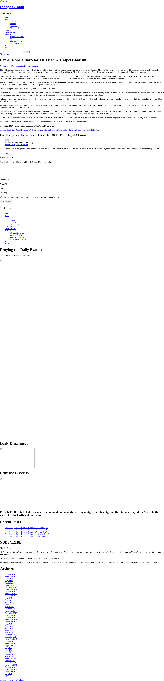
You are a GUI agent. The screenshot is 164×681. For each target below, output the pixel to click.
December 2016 (11, 663)
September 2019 (11, 594)
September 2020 (11, 576)
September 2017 (11, 643)
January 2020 (10, 585)
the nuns (13, 24)
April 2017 (9, 654)
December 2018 (11, 613)
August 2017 (10, 646)
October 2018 (10, 617)
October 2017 (10, 641)
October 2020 (10, 574)
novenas (8, 34)
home (7, 17)
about (7, 19)
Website (3, 193)
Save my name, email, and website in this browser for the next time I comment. (33, 197)
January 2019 (10, 611)
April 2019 (9, 604)
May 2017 (9, 652)
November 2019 (11, 589)
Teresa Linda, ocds (23, 66)
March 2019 (9, 607)
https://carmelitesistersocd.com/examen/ (15, 255)
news (7, 47)
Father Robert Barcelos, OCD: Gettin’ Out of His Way (74, 130)
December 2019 (11, 587)
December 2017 (11, 637)
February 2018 (10, 635)
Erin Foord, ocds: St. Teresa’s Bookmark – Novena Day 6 (27, 534)
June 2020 (9, 579)
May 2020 (9, 581)
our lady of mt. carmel (18, 43)
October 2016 (10, 667)
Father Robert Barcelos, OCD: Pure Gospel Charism (25, 130)
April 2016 (9, 676)
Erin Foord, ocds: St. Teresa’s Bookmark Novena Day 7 (26, 532)
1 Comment (34, 66)
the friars (13, 22)
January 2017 (10, 661)
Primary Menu (6, 13)
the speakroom (12, 7)
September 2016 (11, 669)
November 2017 (11, 639)
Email (3, 188)
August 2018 (10, 622)
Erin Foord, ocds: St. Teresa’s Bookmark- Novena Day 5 (26, 536)
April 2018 (9, 630)
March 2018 (9, 633)
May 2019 (9, 602)
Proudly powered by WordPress (12, 680)
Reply (7, 153)
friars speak (9, 30)
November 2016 (11, 665)
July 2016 (8, 674)
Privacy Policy (15, 28)
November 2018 (11, 615)
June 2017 (9, 650)
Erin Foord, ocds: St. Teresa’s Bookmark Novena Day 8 (26, 530)
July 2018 (8, 624)
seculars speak (10, 32)
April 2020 (9, 583)
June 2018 (9, 626)
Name (3, 184)
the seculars (14, 26)
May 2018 (9, 628)
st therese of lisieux (17, 41)
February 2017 (10, 658)
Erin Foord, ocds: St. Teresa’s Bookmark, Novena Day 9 (26, 528)
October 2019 (10, 591)
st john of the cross (17, 37)
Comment (4, 180)
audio (7, 45)
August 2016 (10, 671)
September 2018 (11, 620)
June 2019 (9, 600)
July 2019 (8, 598)
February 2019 (10, 609)
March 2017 (9, 656)
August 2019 (10, 596)
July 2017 (8, 648)
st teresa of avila (16, 39)
